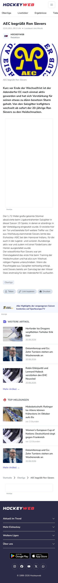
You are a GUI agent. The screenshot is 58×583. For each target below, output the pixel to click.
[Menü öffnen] (51, 4)
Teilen (11, 291)
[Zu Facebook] (22, 566)
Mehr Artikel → (11, 389)
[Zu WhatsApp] (43, 566)
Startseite (7, 477)
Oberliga (6, 13)
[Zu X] (36, 566)
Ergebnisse (41, 13)
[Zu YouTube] (29, 566)
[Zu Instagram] (15, 566)
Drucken (46, 291)
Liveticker (23, 13)
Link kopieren (28, 291)
